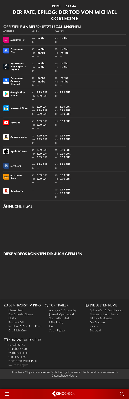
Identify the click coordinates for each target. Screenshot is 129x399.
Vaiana (94, 326)
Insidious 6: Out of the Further (25, 326)
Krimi (56, 6)
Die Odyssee (97, 322)
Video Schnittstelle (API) (22, 360)
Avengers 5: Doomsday (62, 310)
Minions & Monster (101, 318)
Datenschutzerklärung (64, 375)
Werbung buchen (18, 352)
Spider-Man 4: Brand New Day (107, 310)
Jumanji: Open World (61, 314)
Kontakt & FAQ (17, 344)
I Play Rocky (56, 322)
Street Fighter (57, 330)
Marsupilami (15, 310)
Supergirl (95, 330)
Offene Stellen (17, 356)
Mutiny (12, 318)
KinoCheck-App (17, 348)
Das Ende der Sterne (20, 314)
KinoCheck (17, 372)
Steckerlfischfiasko (60, 318)
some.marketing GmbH (45, 372)
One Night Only (17, 330)
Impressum (109, 372)
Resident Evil (16, 322)
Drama (71, 6)
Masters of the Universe (104, 314)
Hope (52, 326)
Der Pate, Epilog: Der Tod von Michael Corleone (65, 15)
